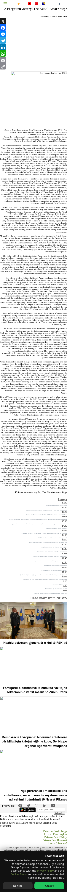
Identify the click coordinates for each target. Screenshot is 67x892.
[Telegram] (33, 40)
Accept (49, 886)
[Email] (33, 60)
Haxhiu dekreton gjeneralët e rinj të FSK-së (35, 643)
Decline (18, 886)
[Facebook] (33, 27)
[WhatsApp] (33, 53)
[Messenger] (33, 34)
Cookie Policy (18, 874)
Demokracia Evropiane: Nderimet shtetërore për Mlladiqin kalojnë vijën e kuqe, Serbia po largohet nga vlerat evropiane (34, 741)
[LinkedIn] (33, 47)
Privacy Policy (45, 870)
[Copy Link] (33, 66)
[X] (33, 21)
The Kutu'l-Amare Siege (54, 492)
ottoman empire (32, 492)
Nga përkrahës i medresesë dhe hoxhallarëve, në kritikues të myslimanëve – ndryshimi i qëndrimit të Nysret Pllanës (34, 795)
